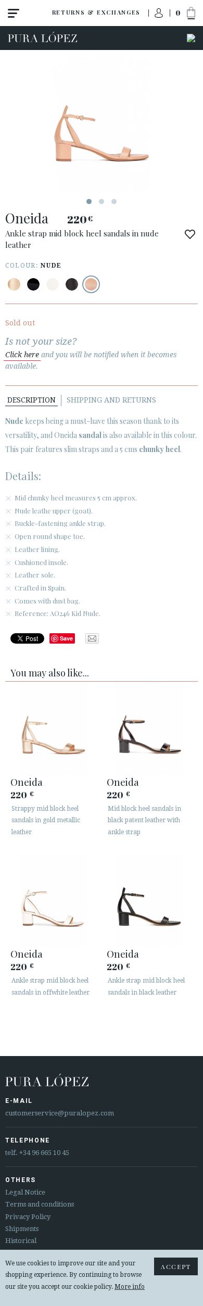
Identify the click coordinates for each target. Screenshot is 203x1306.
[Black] (33, 284)
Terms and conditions (39, 1204)
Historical (20, 1241)
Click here (22, 354)
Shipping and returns (111, 400)
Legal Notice (25, 1192)
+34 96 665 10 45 (44, 1153)
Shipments (22, 1229)
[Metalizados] (14, 284)
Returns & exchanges (96, 12)
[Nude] (91, 284)
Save (66, 638)
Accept (176, 1266)
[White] (52, 284)
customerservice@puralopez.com (59, 1113)
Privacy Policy (27, 1217)
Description (31, 400)
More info (130, 1286)
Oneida (26, 781)
